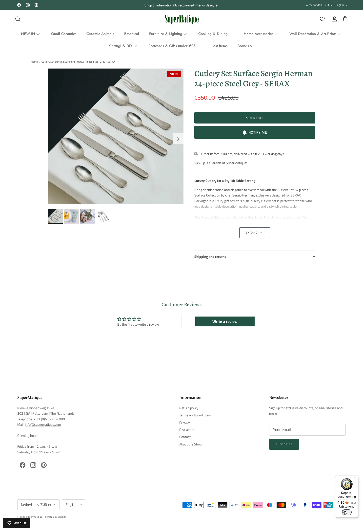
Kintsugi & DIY (120, 46)
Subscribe (284, 444)
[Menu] (355, 478)
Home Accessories (258, 33)
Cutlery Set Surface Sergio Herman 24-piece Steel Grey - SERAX (78, 62)
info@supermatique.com (43, 424)
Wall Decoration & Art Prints (312, 33)
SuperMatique (34, 517)
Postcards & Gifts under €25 (172, 46)
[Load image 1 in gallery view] (115, 136)
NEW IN (28, 33)
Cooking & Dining (213, 33)
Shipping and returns (210, 256)
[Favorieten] (321, 19)
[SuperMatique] (181, 19)
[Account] (333, 19)
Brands (243, 46)
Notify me (257, 132)
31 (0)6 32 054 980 (50, 419)
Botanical (131, 33)
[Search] (18, 19)
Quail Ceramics (63, 33)
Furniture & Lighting (165, 33)
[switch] (347, 512)
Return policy (188, 407)
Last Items (219, 46)
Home (34, 62)
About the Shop (190, 444)
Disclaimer (187, 429)
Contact (185, 436)
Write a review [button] (224, 321)
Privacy (184, 422)
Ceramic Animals (100, 33)
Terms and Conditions (195, 415)
